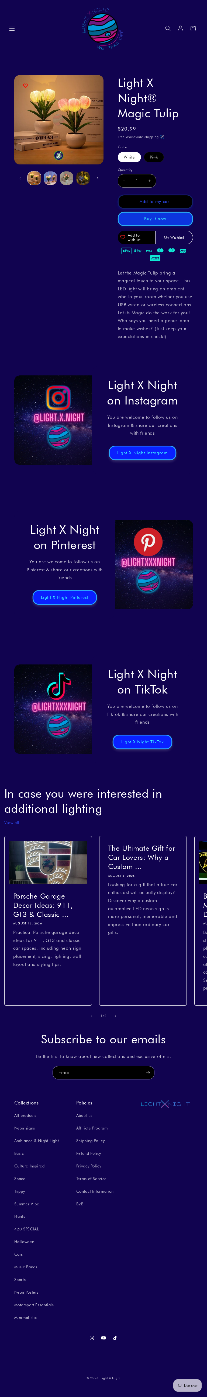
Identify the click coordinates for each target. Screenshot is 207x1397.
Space (20, 1178)
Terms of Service (91, 1178)
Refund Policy (88, 1153)
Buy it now (155, 218)
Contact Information (95, 1191)
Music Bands (25, 1267)
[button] (12, 28)
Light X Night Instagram (142, 452)
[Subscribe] (148, 1072)
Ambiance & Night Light (36, 1140)
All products (25, 1115)
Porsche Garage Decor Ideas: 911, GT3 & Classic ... (43, 905)
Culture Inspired (29, 1166)
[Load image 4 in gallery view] (83, 178)
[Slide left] (20, 178)
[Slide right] (98, 178)
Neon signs (24, 1128)
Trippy (19, 1191)
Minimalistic (25, 1317)
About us (84, 1115)
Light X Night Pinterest (64, 597)
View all (11, 822)
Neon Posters (26, 1292)
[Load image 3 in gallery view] (66, 178)
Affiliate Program (92, 1128)
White (129, 157)
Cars (18, 1254)
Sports (20, 1279)
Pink (157, 158)
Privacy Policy (88, 1166)
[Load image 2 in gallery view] (50, 178)
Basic (19, 1153)
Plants (19, 1216)
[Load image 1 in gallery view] (34, 178)
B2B (80, 1204)
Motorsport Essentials (34, 1305)
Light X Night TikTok (142, 741)
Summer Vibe (26, 1204)
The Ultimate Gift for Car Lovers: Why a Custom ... (141, 857)
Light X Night (111, 1378)
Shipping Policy (90, 1140)
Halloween (24, 1241)
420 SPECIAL (26, 1229)
